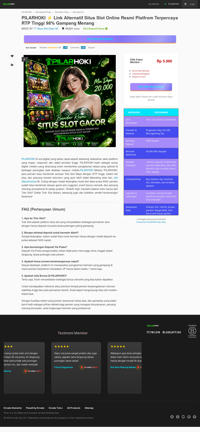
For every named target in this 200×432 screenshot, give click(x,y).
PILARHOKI (27, 12)
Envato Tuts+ (56, 408)
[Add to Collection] (12, 65)
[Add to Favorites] (12, 56)
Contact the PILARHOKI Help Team (151, 222)
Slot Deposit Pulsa (43, 12)
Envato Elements (13, 408)
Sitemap (89, 408)
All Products (73, 408)
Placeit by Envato (35, 408)
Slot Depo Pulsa (62, 12)
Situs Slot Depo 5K (47, 28)
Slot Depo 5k (78, 12)
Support (91, 47)
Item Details (31, 47)
